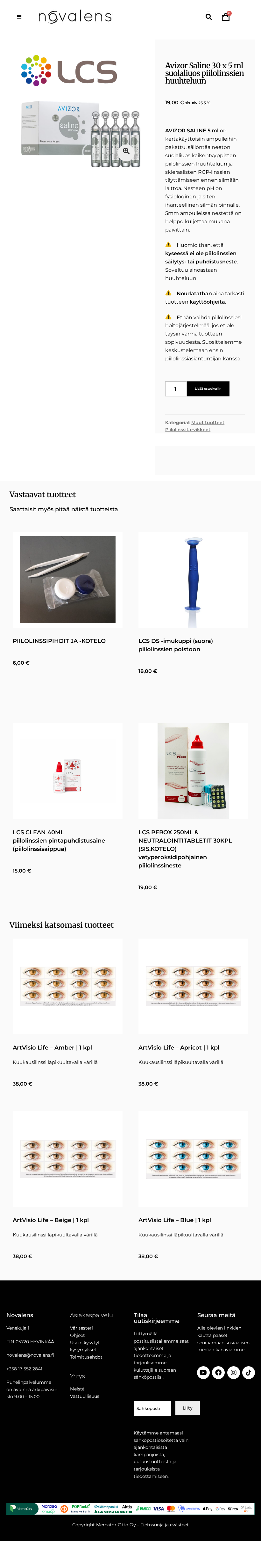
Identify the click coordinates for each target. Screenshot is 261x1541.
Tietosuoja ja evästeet (165, 1525)
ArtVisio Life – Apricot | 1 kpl (178, 1047)
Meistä (77, 1389)
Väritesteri (81, 1328)
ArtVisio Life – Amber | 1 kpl (52, 1047)
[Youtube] (203, 1372)
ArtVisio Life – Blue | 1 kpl (174, 1220)
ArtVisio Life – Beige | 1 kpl (51, 1220)
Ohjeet (77, 1335)
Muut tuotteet (207, 422)
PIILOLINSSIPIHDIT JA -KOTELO (59, 641)
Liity (188, 1408)
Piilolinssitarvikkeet (187, 429)
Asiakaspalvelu (91, 1315)
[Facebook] (218, 1372)
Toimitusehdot (86, 1357)
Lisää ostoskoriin (208, 389)
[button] (208, 16)
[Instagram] (233, 1372)
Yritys (77, 1376)
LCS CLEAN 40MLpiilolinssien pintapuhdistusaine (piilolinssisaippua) (59, 840)
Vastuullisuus (84, 1396)
